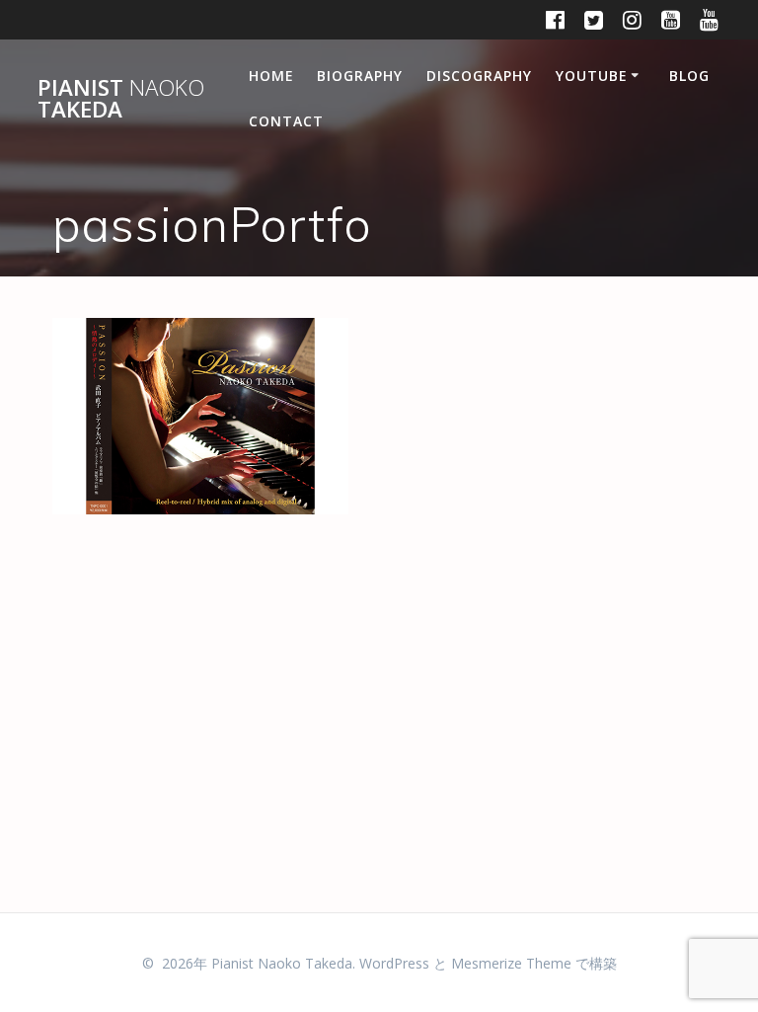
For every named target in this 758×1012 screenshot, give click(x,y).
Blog (689, 75)
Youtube (592, 75)
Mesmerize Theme (511, 963)
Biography (360, 75)
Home (271, 75)
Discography (479, 75)
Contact (286, 121)
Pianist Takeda (121, 99)
